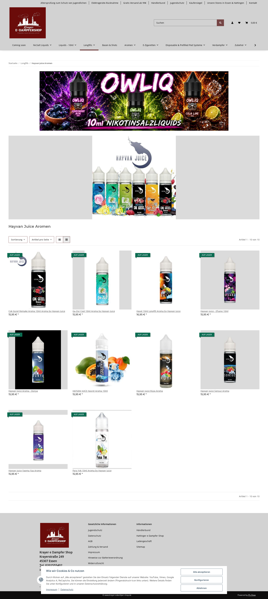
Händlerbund (158, 2)
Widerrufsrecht (96, 563)
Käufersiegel (195, 2)
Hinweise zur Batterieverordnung (105, 557)
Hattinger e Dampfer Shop (150, 535)
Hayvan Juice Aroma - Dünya (23, 390)
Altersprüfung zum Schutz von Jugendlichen (64, 2)
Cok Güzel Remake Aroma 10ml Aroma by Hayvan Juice (37, 311)
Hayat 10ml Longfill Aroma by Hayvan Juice (158, 311)
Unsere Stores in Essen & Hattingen (225, 2)
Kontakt (253, 2)
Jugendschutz (177, 2)
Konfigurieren (201, 580)
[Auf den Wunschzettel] (62, 255)
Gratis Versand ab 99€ (134, 2)
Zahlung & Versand (98, 546)
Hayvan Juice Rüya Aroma (149, 390)
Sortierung (16, 239)
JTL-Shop (252, 595)
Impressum (51, 589)
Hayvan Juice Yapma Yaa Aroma (25, 470)
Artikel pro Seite (40, 239)
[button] (232, 22)
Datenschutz (66, 589)
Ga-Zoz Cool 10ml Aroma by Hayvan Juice (94, 311)
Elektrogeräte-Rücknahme (105, 2)
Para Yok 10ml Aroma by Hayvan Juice (92, 470)
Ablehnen (202, 588)
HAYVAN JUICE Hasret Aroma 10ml (90, 390)
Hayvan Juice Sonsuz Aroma (215, 390)
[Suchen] (220, 22)
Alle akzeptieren (201, 572)
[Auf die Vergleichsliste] (54, 255)
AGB (90, 541)
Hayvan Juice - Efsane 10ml (214, 311)
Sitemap (140, 546)
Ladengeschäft (144, 541)
